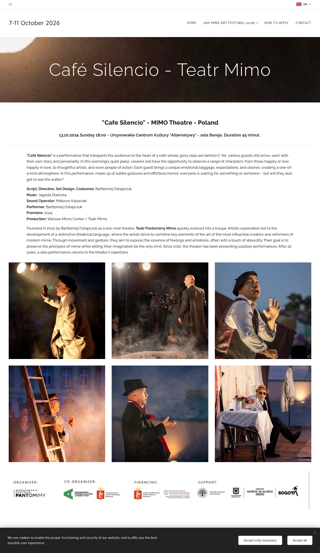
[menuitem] (193, 22)
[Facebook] (10, 4)
